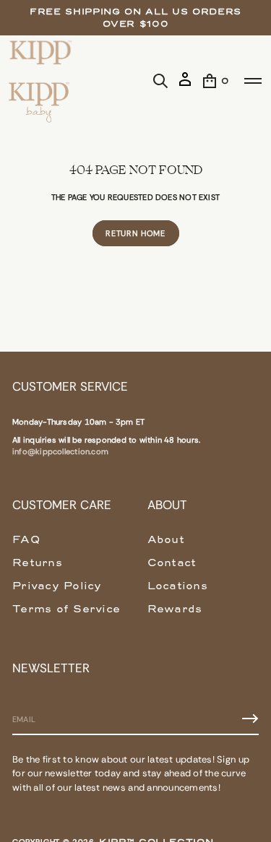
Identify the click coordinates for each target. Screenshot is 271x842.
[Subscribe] (250, 718)
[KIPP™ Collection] (40, 52)
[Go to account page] (185, 84)
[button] (160, 81)
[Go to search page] (160, 81)
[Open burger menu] (253, 81)
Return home (135, 233)
